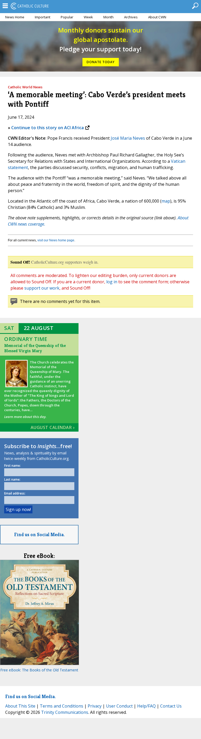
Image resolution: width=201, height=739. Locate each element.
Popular (67, 17)
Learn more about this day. (25, 416)
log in (111, 282)
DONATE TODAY (101, 62)
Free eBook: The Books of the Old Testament (39, 669)
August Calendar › (53, 427)
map (165, 201)
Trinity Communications (64, 712)
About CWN (157, 17)
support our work (41, 288)
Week (88, 17)
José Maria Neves (128, 138)
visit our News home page (55, 240)
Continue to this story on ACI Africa (47, 128)
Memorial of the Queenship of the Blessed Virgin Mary (35, 348)
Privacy (95, 706)
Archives (131, 17)
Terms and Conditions (61, 706)
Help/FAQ (146, 706)
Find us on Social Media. (39, 534)
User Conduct (119, 706)
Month (108, 17)
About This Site (20, 706)
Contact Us (171, 706)
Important (42, 17)
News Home (14, 17)
